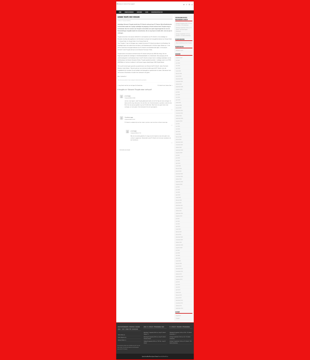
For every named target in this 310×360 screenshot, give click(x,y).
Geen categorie (131, 80)
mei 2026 (178, 65)
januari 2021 (178, 234)
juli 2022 (178, 187)
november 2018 (179, 303)
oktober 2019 (179, 274)
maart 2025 (178, 102)
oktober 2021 (179, 210)
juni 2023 (178, 158)
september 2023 (179, 150)
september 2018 (179, 308)
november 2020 (179, 239)
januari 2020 (178, 266)
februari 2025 (179, 105)
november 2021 (179, 208)
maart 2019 (178, 292)
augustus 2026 (179, 57)
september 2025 (179, 86)
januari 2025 (178, 107)
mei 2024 (178, 129)
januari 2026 (178, 76)
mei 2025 (178, 97)
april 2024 (178, 131)
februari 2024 (179, 136)
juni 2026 (178, 63)
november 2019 (179, 271)
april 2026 (178, 68)
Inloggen (178, 318)
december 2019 (179, 268)
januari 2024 (178, 139)
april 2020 (178, 258)
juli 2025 (178, 92)
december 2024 (179, 110)
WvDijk (177, 50)
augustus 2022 (179, 184)
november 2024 (179, 113)
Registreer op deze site (157, 12)
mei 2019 (178, 287)
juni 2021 (178, 221)
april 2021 (178, 226)
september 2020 (179, 245)
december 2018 (179, 300)
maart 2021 (178, 229)
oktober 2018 (179, 305)
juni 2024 (178, 126)
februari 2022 (179, 200)
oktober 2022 (179, 179)
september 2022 (179, 181)
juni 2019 (178, 284)
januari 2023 (178, 171)
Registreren (178, 315)
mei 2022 (178, 192)
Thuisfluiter (127, 117)
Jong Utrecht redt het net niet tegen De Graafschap (129, 85)
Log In (146, 12)
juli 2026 (178, 60)
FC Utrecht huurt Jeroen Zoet (165, 85)
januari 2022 (178, 202)
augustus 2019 (179, 279)
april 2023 (178, 163)
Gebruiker (139, 12)
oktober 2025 (179, 84)
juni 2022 (178, 189)
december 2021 (179, 205)
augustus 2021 (179, 216)
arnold (126, 96)
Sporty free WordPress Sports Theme (150, 356)
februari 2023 (179, 168)
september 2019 (179, 276)
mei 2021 (178, 223)
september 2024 (179, 118)
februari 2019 (179, 295)
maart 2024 (178, 134)
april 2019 (178, 289)
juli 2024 (178, 123)
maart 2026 (178, 71)
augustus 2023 (179, 152)
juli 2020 (178, 250)
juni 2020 (178, 253)
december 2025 (179, 78)
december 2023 (179, 142)
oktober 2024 (179, 115)
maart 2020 (178, 260)
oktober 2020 (179, 242)
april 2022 (178, 194)
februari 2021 (179, 231)
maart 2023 (178, 165)
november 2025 (179, 81)
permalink (144, 80)
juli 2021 (178, 218)
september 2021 (179, 213)
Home (120, 12)
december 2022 (179, 173)
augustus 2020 (179, 247)
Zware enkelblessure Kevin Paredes (184, 43)
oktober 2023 (179, 147)
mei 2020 (178, 255)
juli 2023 (178, 155)
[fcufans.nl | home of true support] (126, 4)
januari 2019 (178, 297)
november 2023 (179, 144)
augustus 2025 (179, 89)
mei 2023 (178, 160)
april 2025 (178, 99)
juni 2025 (178, 94)
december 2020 (179, 237)
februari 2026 (179, 73)
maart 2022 (178, 197)
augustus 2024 (179, 121)
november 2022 (179, 176)
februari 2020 (179, 263)
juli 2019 (178, 281)
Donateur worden (129, 12)
